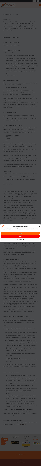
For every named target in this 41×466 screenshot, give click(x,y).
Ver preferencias (20, 239)
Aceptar (20, 233)
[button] (39, 226)
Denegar (20, 236)
